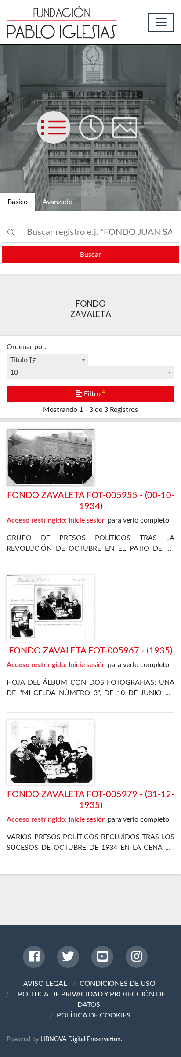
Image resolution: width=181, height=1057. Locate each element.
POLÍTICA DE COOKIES (93, 1015)
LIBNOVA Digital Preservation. (81, 1039)
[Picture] (128, 136)
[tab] (17, 202)
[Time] (95, 136)
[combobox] (47, 360)
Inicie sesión (87, 520)
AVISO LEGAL (45, 983)
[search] (90, 254)
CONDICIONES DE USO (118, 983)
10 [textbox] (14, 372)
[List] (58, 136)
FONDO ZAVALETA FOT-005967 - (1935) (90, 650)
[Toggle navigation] (161, 22)
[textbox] (47, 360)
